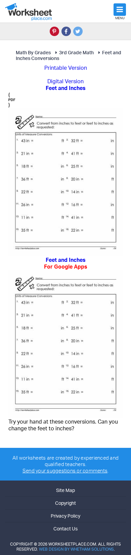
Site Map (65, 490)
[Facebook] (66, 31)
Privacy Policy (65, 516)
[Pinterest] (54, 31)
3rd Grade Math (76, 52)
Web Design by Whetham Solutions (76, 549)
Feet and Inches (65, 263)
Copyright (65, 503)
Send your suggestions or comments (65, 470)
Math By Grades (33, 52)
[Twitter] (78, 31)
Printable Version (65, 67)
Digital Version (65, 81)
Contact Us (65, 528)
